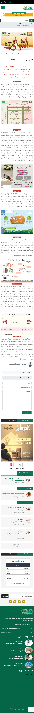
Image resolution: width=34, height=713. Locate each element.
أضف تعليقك (26, 413)
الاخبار (25, 24)
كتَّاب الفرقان (29, 502)
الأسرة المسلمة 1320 (17, 651)
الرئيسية (30, 24)
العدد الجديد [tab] (25, 420)
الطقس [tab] (9, 554)
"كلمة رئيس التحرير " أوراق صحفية (25, 473)
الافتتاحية (29, 488)
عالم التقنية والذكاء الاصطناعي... (13, 665)
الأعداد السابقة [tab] (12, 420)
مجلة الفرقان (29, 674)
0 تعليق (3, 53)
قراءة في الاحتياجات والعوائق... (14, 643)
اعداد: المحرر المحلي (17, 364)
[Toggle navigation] (3, 7)
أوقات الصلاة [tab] (25, 554)
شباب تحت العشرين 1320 (15, 658)
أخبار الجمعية (19, 24)
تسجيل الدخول (5, 2)
